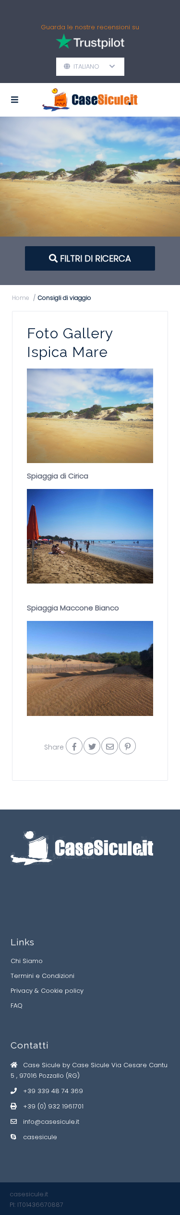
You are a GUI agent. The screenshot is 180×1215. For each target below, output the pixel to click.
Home (20, 298)
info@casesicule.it (51, 1121)
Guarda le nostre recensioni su (90, 27)
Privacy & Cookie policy (47, 990)
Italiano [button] (90, 66)
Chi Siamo (27, 960)
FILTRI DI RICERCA (94, 258)
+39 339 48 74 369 (53, 1091)
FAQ (17, 1005)
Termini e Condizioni (42, 975)
